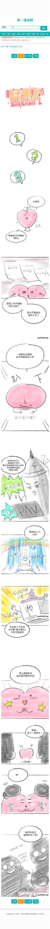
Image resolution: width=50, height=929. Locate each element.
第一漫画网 (25, 20)
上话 (14, 56)
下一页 (28, 56)
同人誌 (42, 34)
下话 (36, 56)
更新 (13, 34)
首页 (4, 34)
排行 (23, 34)
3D (38, 34)
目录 (21, 56)
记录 (8, 34)
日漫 (33, 34)
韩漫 (28, 34)
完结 (18, 34)
